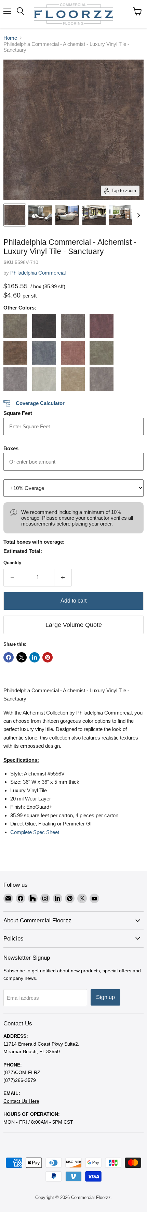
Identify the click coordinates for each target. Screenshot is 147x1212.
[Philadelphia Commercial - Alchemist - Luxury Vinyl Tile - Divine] (73, 353)
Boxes (10, 448)
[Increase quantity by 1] (63, 577)
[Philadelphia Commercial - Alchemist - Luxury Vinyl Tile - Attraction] (73, 326)
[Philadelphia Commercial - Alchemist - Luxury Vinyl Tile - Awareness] (101, 326)
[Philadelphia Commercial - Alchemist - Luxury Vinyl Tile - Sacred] (73, 379)
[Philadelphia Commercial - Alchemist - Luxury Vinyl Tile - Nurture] (101, 353)
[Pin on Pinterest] (47, 657)
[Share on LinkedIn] (34, 657)
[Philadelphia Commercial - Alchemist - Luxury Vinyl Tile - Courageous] (44, 353)
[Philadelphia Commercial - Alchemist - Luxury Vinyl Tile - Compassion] (15, 353)
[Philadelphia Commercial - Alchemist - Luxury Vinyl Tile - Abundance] (15, 326)
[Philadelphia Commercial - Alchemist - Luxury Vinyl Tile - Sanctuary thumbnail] (15, 215)
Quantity (12, 562)
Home (10, 38)
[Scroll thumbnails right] (137, 215)
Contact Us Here (21, 1101)
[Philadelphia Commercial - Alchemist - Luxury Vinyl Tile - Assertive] (44, 326)
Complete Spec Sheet (34, 832)
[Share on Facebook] (8, 657)
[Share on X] (21, 657)
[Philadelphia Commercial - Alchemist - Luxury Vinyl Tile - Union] (101, 379)
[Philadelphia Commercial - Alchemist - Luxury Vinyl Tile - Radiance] (44, 379)
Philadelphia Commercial (38, 273)
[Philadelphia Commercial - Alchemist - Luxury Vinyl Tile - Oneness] (15, 379)
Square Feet (17, 413)
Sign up (105, 997)
